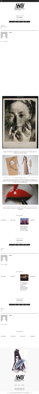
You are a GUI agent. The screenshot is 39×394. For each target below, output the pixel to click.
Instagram (17, 15)
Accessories (5, 177)
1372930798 (13, 336)
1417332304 (22, 336)
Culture (13, 177)
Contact (22, 385)
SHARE (17, 21)
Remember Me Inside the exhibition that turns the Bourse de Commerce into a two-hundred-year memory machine (20, 152)
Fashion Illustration (22, 177)
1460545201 (3, 276)
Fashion (16, 177)
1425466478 (32, 336)
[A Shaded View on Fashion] (19, 6)
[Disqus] (19, 57)
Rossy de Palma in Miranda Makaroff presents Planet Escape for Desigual (24, 228)
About (19, 385)
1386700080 (32, 276)
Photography (27, 206)
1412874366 (3, 336)
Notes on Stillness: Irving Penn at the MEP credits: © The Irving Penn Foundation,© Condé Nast (20, 208)
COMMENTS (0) (12, 21)
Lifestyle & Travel (34, 177)
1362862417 (13, 276)
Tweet (36, 206)
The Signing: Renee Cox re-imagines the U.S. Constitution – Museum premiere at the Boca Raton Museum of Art (24, 286)
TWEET (21, 21)
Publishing (32, 206)
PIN (24, 21)
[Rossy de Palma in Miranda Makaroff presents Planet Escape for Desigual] (24, 221)
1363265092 (13, 220)
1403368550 (3, 220)
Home (16, 385)
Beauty (5, 206)
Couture (9, 177)
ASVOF (22, 19)
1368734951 (32, 220)
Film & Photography (16, 206)
